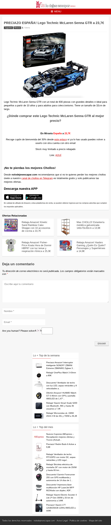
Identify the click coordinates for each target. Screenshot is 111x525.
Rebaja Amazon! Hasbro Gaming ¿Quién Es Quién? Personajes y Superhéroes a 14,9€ (91, 247)
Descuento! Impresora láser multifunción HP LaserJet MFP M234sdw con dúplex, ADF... (60, 487)
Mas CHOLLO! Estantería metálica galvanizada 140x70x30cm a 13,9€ (90, 225)
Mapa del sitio (95, 520)
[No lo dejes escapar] (55, 7)
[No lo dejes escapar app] (13, 199)
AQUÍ (58, 155)
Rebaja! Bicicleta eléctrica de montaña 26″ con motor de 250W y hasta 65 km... (61, 467)
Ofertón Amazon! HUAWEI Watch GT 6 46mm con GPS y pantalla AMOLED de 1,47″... (61, 396)
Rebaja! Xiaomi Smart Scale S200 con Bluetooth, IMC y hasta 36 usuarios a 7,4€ (61, 406)
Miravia (17, 28)
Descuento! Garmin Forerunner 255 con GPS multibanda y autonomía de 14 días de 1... (60, 477)
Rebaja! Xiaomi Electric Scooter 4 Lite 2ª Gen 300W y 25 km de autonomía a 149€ (61, 498)
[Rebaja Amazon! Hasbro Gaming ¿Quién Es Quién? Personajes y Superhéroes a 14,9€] (65, 251)
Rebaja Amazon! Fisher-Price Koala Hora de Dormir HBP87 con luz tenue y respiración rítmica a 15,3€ (36, 247)
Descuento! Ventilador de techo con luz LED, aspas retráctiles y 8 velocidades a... (61, 386)
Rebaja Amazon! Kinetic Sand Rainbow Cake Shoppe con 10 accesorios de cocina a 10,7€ (36, 226)
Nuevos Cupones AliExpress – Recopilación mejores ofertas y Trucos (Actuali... (60, 437)
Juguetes (8, 28)
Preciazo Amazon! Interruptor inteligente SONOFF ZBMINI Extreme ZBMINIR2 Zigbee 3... (60, 365)
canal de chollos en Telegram (37, 178)
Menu (57, 11)
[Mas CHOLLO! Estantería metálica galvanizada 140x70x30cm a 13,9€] (65, 235)
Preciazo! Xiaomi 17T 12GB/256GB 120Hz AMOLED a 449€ (61, 508)
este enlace (60, 139)
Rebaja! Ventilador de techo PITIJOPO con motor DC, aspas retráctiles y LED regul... (60, 457)
